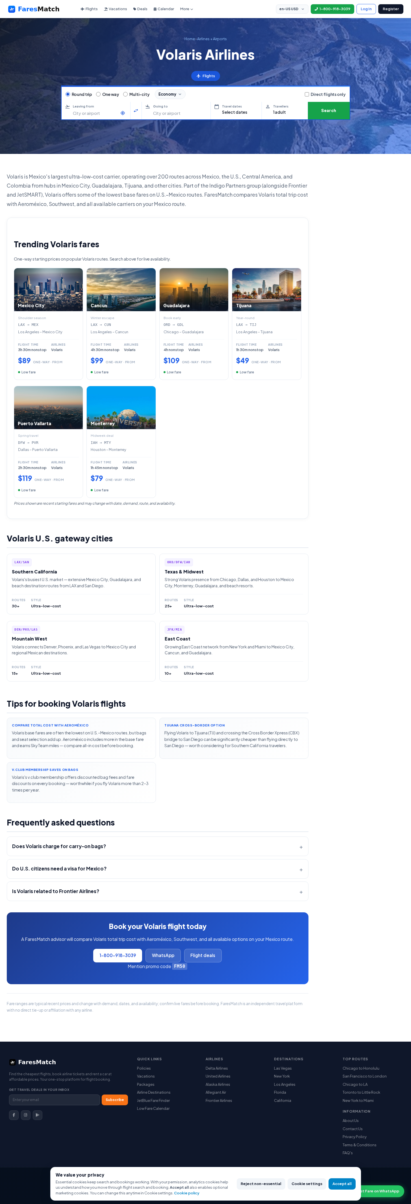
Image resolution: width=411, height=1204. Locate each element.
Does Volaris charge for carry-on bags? (59, 846)
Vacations (118, 9)
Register (391, 9)
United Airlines (218, 1076)
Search (328, 110)
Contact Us (353, 1128)
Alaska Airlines (218, 1084)
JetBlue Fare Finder (153, 1100)
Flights (92, 9)
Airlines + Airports (212, 38)
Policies (144, 1068)
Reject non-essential (261, 1183)
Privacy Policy (355, 1136)
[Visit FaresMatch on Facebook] (14, 1115)
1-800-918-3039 (117, 955)
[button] (236, 110)
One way (110, 94)
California (282, 1100)
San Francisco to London (365, 1076)
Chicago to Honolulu (361, 1068)
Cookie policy (186, 1193)
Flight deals (202, 955)
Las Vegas (283, 1068)
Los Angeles (284, 1084)
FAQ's (348, 1153)
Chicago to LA (355, 1084)
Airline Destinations (154, 1092)
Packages (146, 1084)
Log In (366, 9)
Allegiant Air (216, 1092)
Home (189, 38)
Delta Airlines (217, 1068)
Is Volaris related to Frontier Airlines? (55, 891)
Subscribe (115, 1100)
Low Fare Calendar (153, 1108)
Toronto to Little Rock (361, 1092)
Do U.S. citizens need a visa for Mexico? (59, 868)
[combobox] (95, 113)
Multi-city (139, 94)
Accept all (342, 1183)
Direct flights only (328, 94)
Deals (142, 9)
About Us (351, 1120)
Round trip (82, 94)
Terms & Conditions (360, 1145)
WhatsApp (163, 955)
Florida (280, 1092)
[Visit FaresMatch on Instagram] (26, 1115)
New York (282, 1076)
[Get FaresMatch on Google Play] (37, 1115)
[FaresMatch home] (39, 9)
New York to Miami (358, 1100)
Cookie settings (307, 1183)
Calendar (166, 9)
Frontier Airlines (219, 1100)
